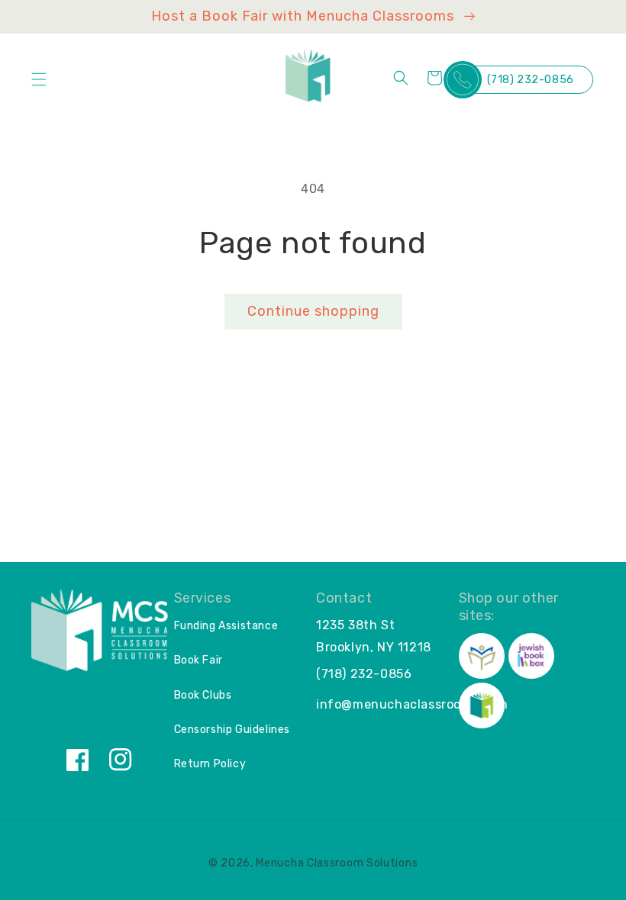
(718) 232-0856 (530, 79)
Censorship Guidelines (232, 729)
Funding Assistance (226, 625)
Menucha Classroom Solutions (337, 863)
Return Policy (210, 763)
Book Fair (198, 660)
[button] (39, 79)
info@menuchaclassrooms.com (412, 704)
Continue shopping (313, 311)
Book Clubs (203, 695)
